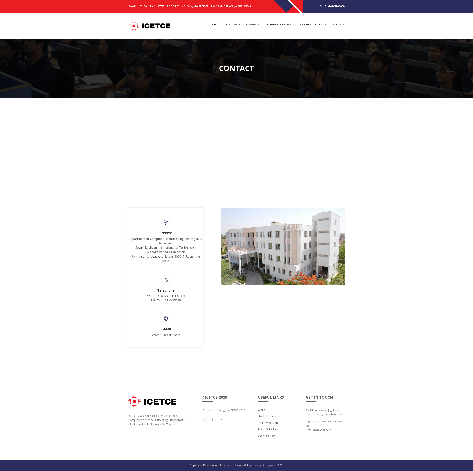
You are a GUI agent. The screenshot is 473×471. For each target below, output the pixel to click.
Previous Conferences (312, 24)
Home (199, 24)
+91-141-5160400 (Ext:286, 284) (166, 298)
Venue (261, 410)
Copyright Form (267, 435)
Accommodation (268, 422)
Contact (339, 24)
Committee (253, 24)
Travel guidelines (268, 429)
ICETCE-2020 (231, 24)
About (213, 24)
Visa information (268, 416)
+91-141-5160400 (333, 6)
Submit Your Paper (279, 24)
